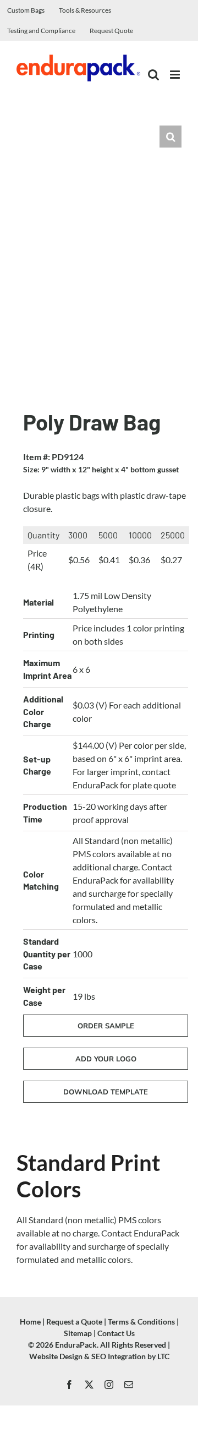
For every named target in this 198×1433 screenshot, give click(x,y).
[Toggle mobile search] (153, 74)
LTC (163, 1356)
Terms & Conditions (141, 1321)
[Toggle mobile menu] (176, 74)
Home (30, 1321)
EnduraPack (76, 1344)
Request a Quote (74, 1321)
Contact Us (116, 1333)
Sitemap (78, 1333)
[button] (171, 137)
